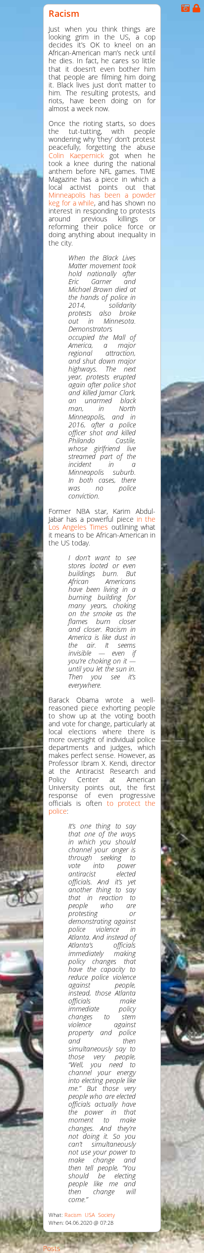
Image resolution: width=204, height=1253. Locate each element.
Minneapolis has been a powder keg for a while (102, 199)
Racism (64, 13)
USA (90, 1214)
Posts (51, 1248)
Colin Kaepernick (76, 155)
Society (106, 1214)
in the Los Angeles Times (102, 523)
